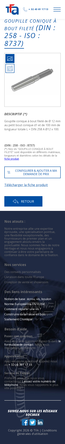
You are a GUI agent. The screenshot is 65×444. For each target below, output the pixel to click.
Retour (27, 201)
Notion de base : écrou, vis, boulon (27, 299)
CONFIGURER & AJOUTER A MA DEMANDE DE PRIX (36, 172)
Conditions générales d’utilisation (37, 432)
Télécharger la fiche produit (26, 185)
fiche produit (11, 158)
